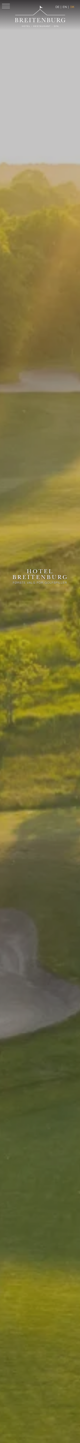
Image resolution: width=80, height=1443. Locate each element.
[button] (5, 8)
